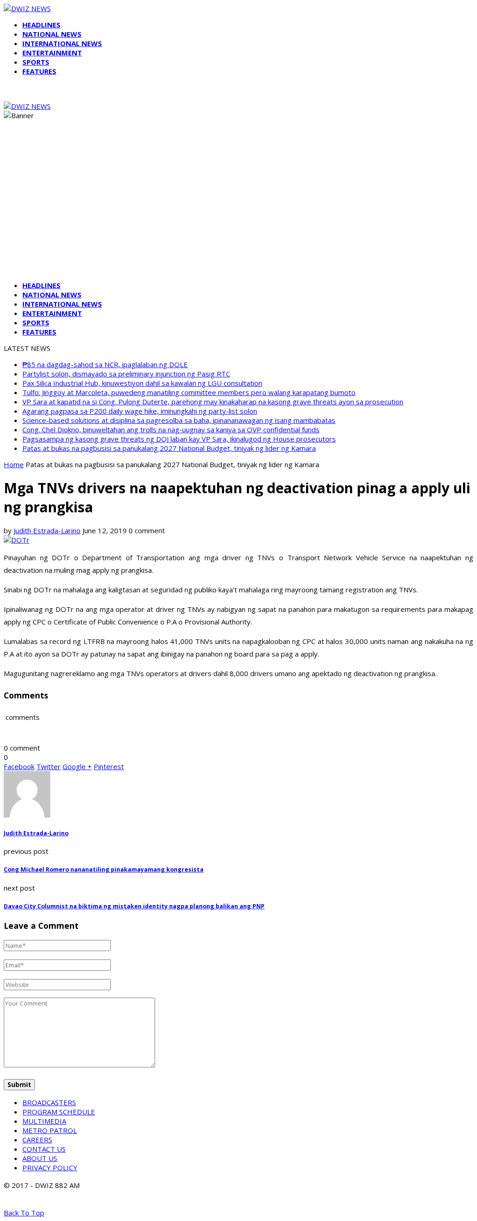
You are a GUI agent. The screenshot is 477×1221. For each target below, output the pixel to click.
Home (14, 464)
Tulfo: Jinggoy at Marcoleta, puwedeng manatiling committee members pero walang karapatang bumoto (188, 392)
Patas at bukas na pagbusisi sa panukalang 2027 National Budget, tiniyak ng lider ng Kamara (169, 448)
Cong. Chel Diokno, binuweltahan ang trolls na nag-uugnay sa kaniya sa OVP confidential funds (171, 429)
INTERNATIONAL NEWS (62, 43)
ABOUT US (39, 1158)
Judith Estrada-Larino (47, 530)
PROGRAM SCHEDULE (58, 1111)
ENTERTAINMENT (52, 52)
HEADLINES (41, 24)
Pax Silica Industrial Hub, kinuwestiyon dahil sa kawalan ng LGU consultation (142, 383)
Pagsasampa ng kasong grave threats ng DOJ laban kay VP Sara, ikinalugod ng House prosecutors (179, 438)
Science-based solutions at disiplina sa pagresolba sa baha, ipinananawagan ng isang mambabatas (178, 420)
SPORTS (35, 62)
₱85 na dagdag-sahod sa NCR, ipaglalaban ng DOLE (105, 364)
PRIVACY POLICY (49, 1167)
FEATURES (39, 71)
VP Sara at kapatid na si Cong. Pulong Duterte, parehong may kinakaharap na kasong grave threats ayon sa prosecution (212, 401)
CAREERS (37, 1139)
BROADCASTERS (49, 1102)
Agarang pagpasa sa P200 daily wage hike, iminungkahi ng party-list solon (139, 411)
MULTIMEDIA (44, 1121)
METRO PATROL (49, 1130)
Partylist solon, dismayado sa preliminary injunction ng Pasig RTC (126, 373)
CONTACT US (44, 1149)
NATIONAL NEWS (52, 34)
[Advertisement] (238, 208)
